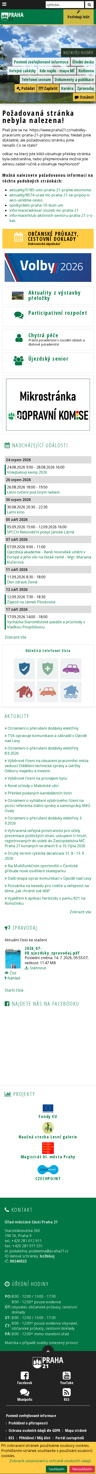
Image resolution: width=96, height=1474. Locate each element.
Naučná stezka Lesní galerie (48, 1137)
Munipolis (24, 1399)
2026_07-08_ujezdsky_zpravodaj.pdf (52, 950)
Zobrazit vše (15, 637)
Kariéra (67, 88)
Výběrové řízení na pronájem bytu (37, 778)
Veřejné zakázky (22, 70)
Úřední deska (83, 62)
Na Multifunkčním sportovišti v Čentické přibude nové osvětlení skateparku (41, 868)
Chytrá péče (43, 335)
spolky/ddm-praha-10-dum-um (36, 205)
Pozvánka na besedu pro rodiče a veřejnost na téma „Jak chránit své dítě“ (47, 888)
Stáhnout (37, 967)
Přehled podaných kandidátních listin (40, 793)
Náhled (13, 978)
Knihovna (86, 70)
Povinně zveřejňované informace (41, 62)
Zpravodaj (85, 88)
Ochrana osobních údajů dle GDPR (34, 1430)
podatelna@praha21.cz (49, 1251)
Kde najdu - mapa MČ (57, 70)
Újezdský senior (48, 358)
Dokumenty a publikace (74, 79)
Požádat (28, 88)
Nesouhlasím (82, 1469)
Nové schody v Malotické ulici (33, 785)
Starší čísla (14, 990)
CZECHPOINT (48, 1178)
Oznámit (86, 97)
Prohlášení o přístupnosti (28, 1423)
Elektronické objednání (44, 244)
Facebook (24, 1382)
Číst (12, 973)
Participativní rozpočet (57, 312)
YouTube (66, 1382)
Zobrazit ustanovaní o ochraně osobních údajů (50, 1460)
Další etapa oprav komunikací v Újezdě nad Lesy (49, 878)
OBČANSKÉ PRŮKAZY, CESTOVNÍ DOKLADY (53, 236)
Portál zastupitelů (69, 1437)
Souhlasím (56, 1469)
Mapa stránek (76, 1430)
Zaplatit (50, 88)
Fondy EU (48, 1116)
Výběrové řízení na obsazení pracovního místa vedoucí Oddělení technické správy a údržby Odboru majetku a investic (46, 765)
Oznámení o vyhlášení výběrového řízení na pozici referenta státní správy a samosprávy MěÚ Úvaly (47, 805)
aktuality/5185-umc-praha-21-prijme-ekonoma (50, 189)
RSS (66, 1399)
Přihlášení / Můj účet (35, 1437)
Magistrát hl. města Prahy (48, 1156)
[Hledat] (89, 4)
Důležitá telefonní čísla (48, 650)
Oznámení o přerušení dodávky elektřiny (43, 728)
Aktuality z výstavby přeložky (54, 295)
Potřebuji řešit (79, 16)
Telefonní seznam (36, 79)
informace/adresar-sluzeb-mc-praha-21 (44, 210)
